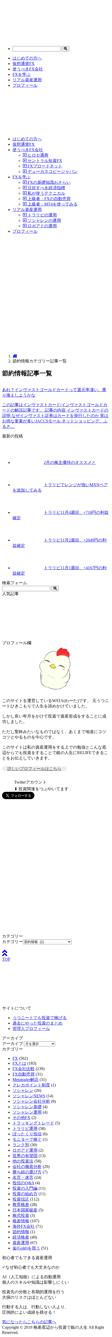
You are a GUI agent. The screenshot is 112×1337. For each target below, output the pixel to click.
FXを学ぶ (21, 74)
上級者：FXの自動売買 (49, 198)
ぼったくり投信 (27, 1134)
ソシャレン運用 (27, 1112)
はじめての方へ (27, 58)
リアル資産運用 (27, 80)
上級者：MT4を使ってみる (52, 204)
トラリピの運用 (42, 215)
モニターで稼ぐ (27, 1139)
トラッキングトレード (33, 1123)
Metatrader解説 (26, 1079)
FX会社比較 (24, 1068)
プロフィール (25, 85)
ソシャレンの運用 (44, 220)
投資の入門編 (25, 1188)
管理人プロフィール (31, 1028)
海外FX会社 (24, 1226)
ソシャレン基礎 (27, 1107)
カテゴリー (12, 941)
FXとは (19, 1063)
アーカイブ (12, 1043)
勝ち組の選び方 (27, 1172)
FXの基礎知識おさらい (49, 182)
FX (15, 1058)
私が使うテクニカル (46, 193)
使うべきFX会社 (28, 69)
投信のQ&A (23, 1183)
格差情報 (21, 1221)
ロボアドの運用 (42, 226)
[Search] (65, 49)
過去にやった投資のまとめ (38, 1023)
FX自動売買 (24, 1074)
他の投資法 (23, 1161)
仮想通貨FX (24, 63)
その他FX (21, 1117)
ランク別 (21, 1145)
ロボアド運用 (25, 1150)
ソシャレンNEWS (29, 1096)
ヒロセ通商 (37, 155)
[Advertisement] (56, 294)
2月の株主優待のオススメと (70, 462)
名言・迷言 (23, 1177)
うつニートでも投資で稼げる (40, 1017)
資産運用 (21, 1242)
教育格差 (21, 1204)
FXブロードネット (44, 166)
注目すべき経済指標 (46, 188)
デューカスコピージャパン (52, 171)
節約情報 (21, 1232)
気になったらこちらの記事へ (29, 1322)
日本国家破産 (25, 1210)
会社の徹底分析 (27, 1166)
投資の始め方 (25, 1194)
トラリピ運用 (25, 1128)
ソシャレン (23, 1090)
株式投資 (21, 1215)
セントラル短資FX (44, 160)
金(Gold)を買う (26, 1248)
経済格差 (21, 1237)
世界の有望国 (25, 1155)
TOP (6, 959)
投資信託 (21, 1199)
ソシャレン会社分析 (31, 1101)
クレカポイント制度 (31, 1085)
